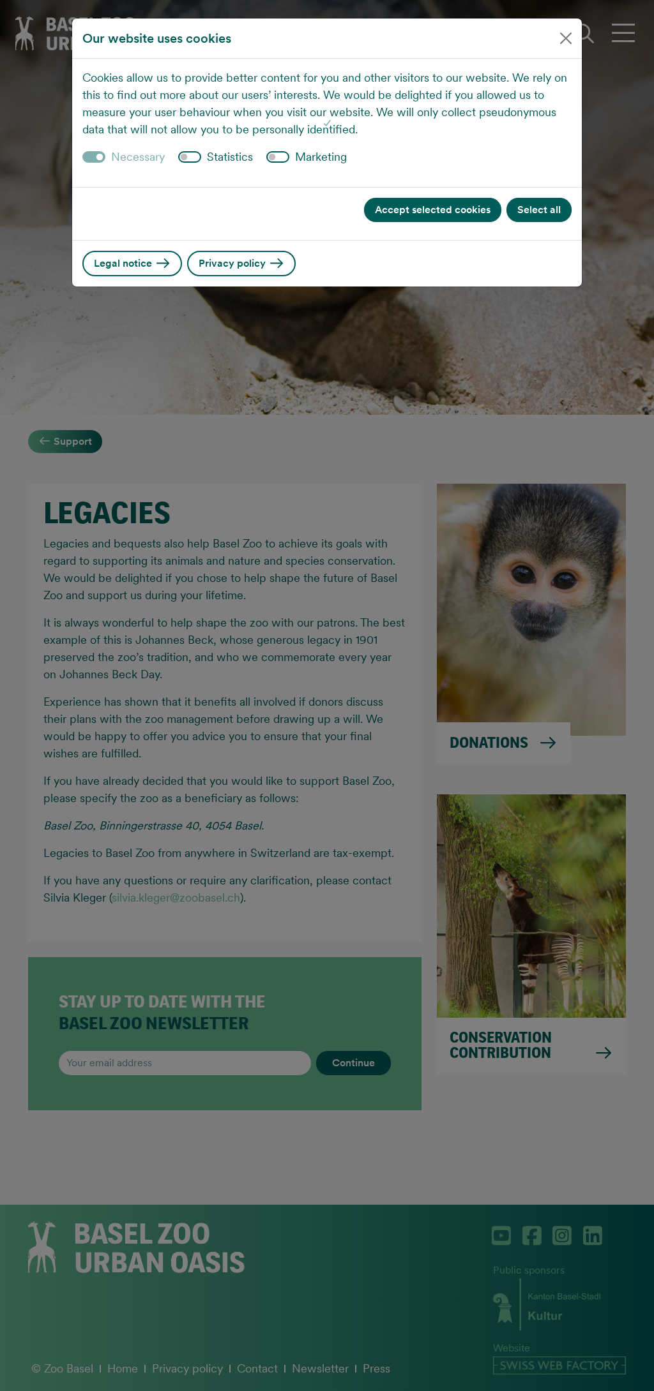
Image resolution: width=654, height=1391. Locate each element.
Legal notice (124, 263)
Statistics (230, 156)
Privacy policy (233, 263)
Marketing (321, 156)
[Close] (566, 38)
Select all (539, 210)
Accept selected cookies (432, 210)
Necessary (138, 156)
